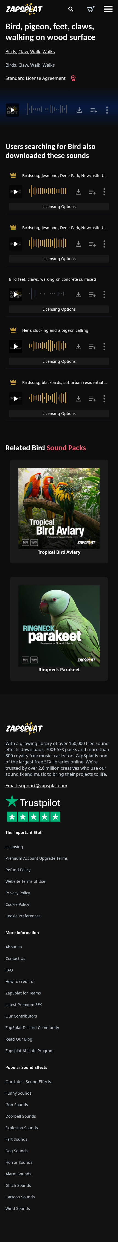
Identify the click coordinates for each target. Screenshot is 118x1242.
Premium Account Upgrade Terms (36, 858)
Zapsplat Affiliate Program (29, 1050)
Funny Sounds (18, 1093)
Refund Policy (17, 869)
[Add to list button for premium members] (94, 110)
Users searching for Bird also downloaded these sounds (50, 151)
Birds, (11, 52)
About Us (13, 946)
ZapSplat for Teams (23, 993)
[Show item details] (107, 110)
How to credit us (20, 981)
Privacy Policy (17, 892)
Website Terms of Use (25, 881)
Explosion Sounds (21, 1128)
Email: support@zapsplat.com (36, 786)
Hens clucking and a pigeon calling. (55, 330)
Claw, (23, 52)
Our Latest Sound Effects (28, 1081)
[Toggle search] (71, 9)
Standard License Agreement (35, 78)
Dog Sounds (16, 1151)
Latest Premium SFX (23, 1004)
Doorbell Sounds (20, 1116)
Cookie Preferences (23, 915)
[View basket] (90, 9)
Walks (49, 52)
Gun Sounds (16, 1105)
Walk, (35, 52)
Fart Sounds (16, 1139)
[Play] (12, 110)
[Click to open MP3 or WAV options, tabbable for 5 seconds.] (79, 110)
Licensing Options (59, 206)
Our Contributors (21, 1016)
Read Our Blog (18, 1039)
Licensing (14, 846)
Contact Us (15, 958)
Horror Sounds (18, 1162)
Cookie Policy (17, 904)
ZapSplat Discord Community (32, 1027)
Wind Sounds (17, 1208)
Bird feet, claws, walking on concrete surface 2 (53, 279)
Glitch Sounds (18, 1185)
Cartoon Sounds (20, 1197)
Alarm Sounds (18, 1174)
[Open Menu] (108, 9)
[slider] (47, 109)
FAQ (9, 970)
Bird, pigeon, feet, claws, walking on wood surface (50, 32)
